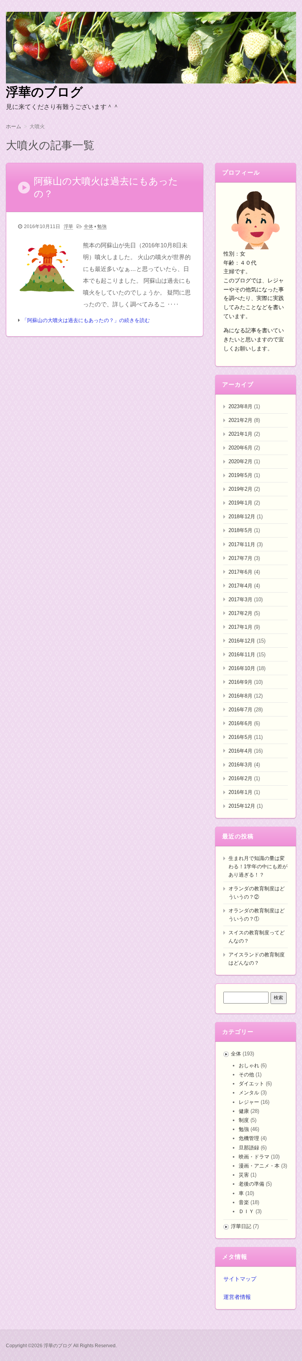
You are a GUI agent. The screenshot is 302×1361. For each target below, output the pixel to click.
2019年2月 (240, 489)
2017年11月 (241, 544)
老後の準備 (251, 1184)
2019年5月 (240, 475)
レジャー (249, 1102)
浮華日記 (241, 1226)
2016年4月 (240, 751)
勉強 (102, 226)
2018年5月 (240, 530)
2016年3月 (240, 765)
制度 (244, 1120)
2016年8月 (240, 696)
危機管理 (249, 1138)
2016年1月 (240, 792)
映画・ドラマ (254, 1157)
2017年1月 (240, 627)
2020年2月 (240, 461)
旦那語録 (249, 1148)
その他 (246, 1074)
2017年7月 (240, 558)
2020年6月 (240, 448)
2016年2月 (240, 778)
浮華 (68, 226)
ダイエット (251, 1084)
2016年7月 (240, 710)
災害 (244, 1175)
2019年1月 (240, 503)
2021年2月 (240, 420)
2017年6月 (240, 572)
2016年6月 (240, 723)
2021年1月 (240, 434)
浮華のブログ (44, 92)
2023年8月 (240, 406)
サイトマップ (239, 1279)
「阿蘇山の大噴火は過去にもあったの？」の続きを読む (86, 320)
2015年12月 (241, 806)
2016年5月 (240, 737)
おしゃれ (249, 1065)
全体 (88, 226)
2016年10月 (241, 668)
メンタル (249, 1093)
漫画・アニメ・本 (259, 1166)
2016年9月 (240, 682)
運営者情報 (237, 1297)
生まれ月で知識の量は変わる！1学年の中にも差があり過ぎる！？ (257, 866)
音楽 (244, 1202)
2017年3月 (240, 599)
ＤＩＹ (246, 1211)
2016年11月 (241, 654)
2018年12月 (241, 516)
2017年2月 (240, 613)
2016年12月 (241, 641)
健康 (244, 1111)
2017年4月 (240, 586)
